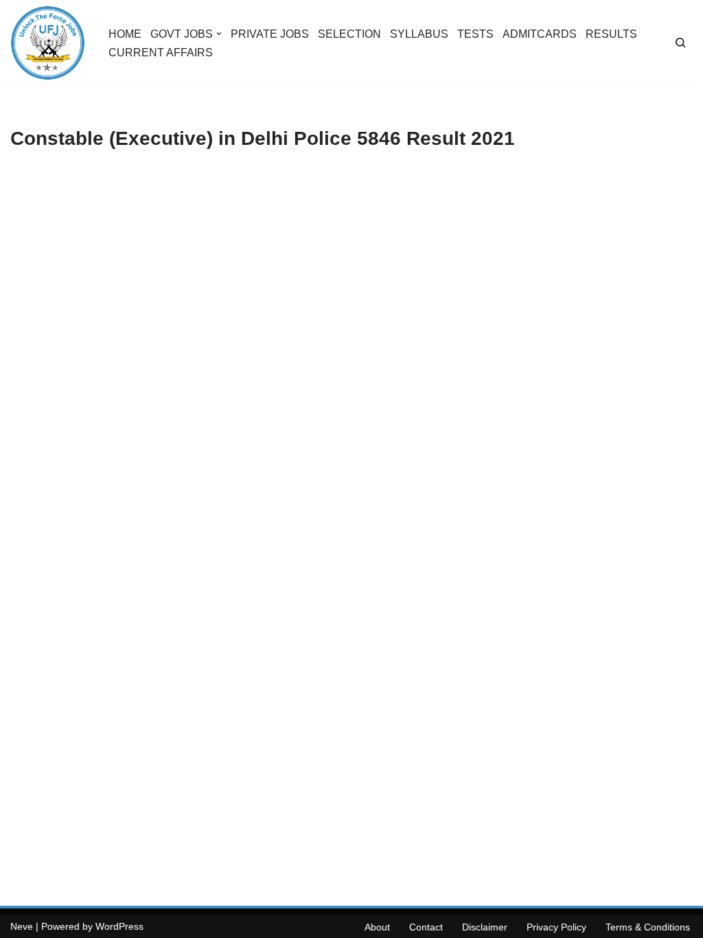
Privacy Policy (556, 927)
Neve (21, 926)
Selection (349, 34)
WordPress (119, 926)
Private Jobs (270, 34)
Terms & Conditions (648, 927)
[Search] (681, 43)
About (377, 927)
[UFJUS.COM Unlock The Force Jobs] (47, 42)
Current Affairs (160, 52)
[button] (219, 33)
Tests (475, 34)
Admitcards (540, 34)
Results (611, 34)
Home (124, 34)
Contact (426, 927)
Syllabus (419, 34)
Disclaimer (484, 927)
